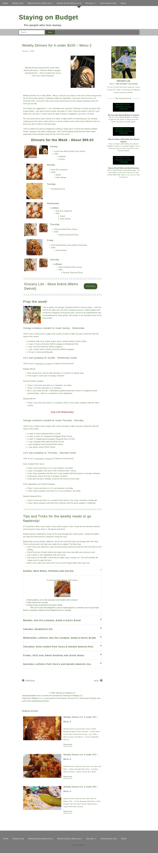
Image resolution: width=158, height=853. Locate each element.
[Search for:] (32, 32)
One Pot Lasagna (59, 169)
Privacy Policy (79, 845)
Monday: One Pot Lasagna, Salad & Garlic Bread (52, 620)
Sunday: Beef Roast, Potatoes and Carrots (48, 571)
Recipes (89, 3)
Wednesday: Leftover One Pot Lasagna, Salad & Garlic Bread (59, 638)
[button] (62, 571)
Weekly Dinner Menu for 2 (40, 3)
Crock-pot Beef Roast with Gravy (70, 151)
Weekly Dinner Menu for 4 (69, 3)
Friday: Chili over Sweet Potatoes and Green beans (53, 655)
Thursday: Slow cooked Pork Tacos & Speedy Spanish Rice (58, 646)
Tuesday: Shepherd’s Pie (38, 629)
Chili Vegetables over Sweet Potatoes (69, 245)
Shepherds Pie (58, 189)
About (123, 3)
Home (5, 3)
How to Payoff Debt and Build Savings (123, 168)
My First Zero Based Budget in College (123, 115)
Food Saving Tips (108, 3)
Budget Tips (18, 3)
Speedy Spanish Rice (69, 234)
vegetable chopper (44, 363)
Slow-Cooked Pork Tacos (66, 229)
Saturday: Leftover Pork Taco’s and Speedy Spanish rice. (57, 664)
